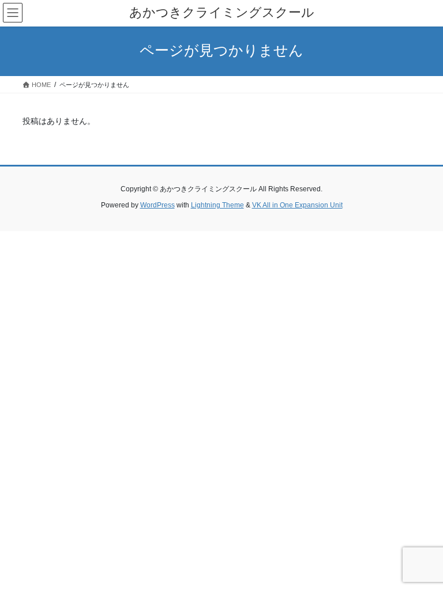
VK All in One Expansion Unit (297, 205)
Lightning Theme (217, 205)
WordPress (157, 205)
